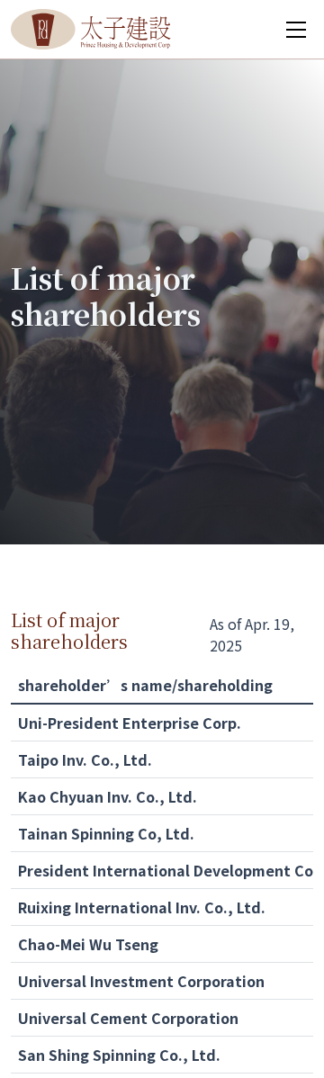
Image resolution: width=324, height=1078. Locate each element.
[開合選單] (296, 29)
